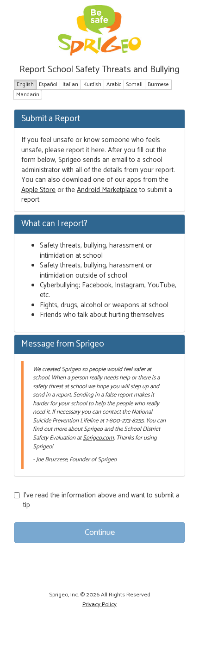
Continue (100, 532)
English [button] (25, 84)
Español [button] (48, 84)
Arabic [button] (113, 84)
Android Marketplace (107, 190)
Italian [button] (70, 84)
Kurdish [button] (92, 84)
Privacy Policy (99, 604)
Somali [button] (134, 84)
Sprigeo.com (98, 438)
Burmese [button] (158, 84)
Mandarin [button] (27, 94)
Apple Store (38, 190)
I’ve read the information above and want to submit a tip (101, 500)
